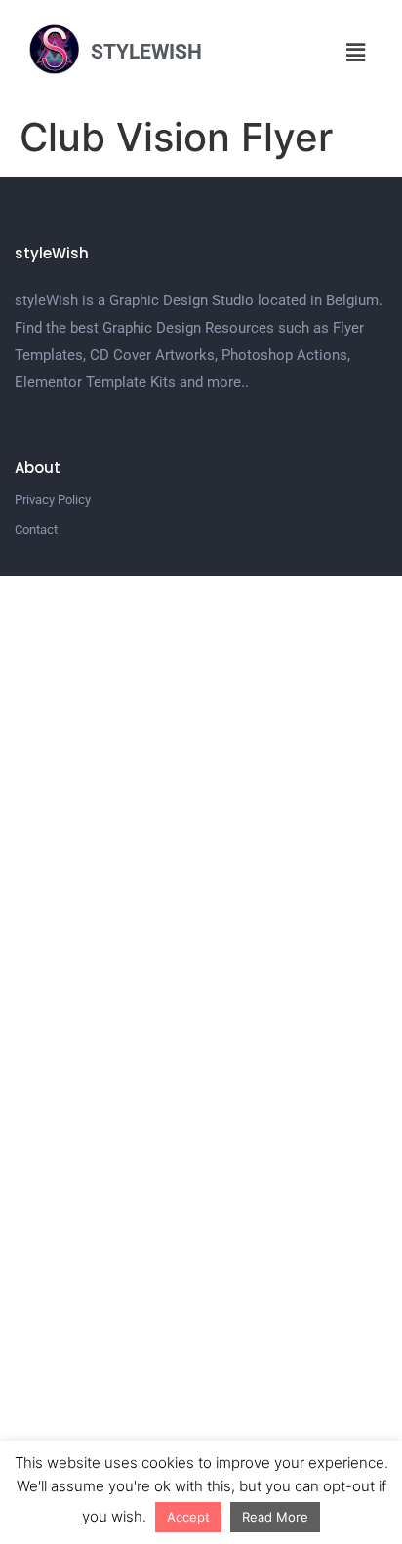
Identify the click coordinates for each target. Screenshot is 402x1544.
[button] (356, 52)
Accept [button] (188, 1516)
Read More (275, 1516)
